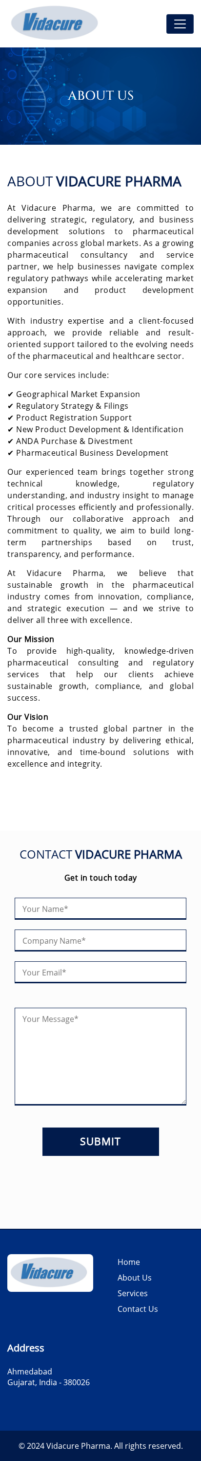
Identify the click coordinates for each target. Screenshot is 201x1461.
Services (133, 1293)
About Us (135, 1277)
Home (129, 1262)
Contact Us (138, 1309)
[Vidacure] (56, 23)
